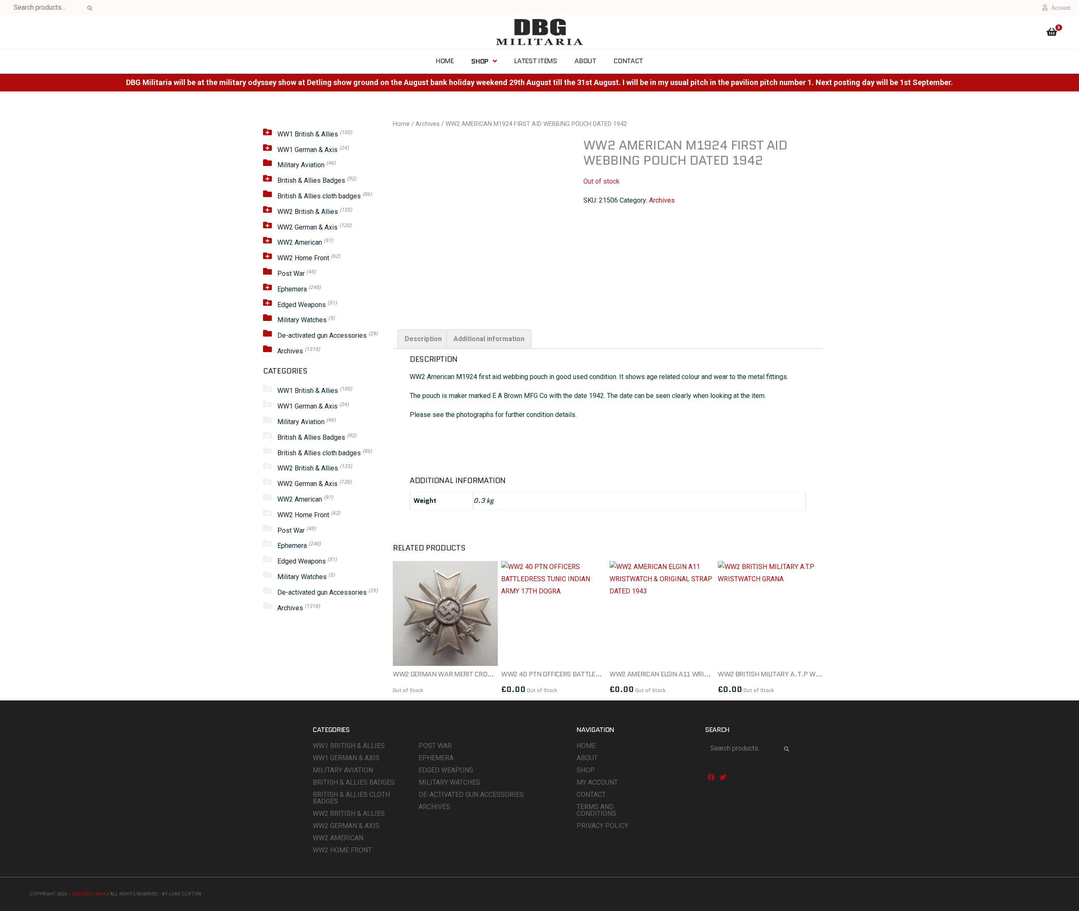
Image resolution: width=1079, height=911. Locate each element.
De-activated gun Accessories (322, 335)
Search (88, 8)
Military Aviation (301, 165)
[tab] (423, 339)
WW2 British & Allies (307, 212)
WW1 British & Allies (307, 134)
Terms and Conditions (596, 810)
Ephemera (292, 289)
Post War (291, 274)
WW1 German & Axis (307, 150)
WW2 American (299, 242)
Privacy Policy (602, 826)
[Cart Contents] (1052, 33)
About (587, 758)
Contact (591, 795)
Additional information (489, 339)
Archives (290, 351)
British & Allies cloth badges (319, 196)
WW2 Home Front (303, 258)
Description (423, 339)
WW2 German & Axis (307, 227)
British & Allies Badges (311, 180)
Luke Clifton (185, 894)
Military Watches (302, 320)
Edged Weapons (301, 305)
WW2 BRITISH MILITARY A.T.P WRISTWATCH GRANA (796, 674)
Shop (586, 770)
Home (401, 124)
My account (597, 782)
